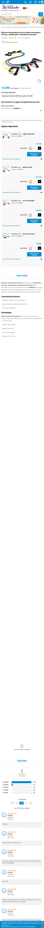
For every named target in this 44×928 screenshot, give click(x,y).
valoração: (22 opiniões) (15, 38)
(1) (34, 784)
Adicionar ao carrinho (34, 154)
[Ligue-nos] (25, 2)
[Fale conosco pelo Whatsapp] (30, 2)
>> (30, 803)
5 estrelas (5, 782)
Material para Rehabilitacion (21, 27)
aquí (33, 926)
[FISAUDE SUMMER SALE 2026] (22, 20)
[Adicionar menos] (30, 148)
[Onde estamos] (3, 2)
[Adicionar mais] (39, 148)
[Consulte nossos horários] (8, 2)
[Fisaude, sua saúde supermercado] (10, 8)
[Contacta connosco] (35, 2)
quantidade (23, 148)
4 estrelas (5, 784)
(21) (34, 782)
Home (2, 27)
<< (12, 803)
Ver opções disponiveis (8, 92)
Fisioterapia (9, 27)
